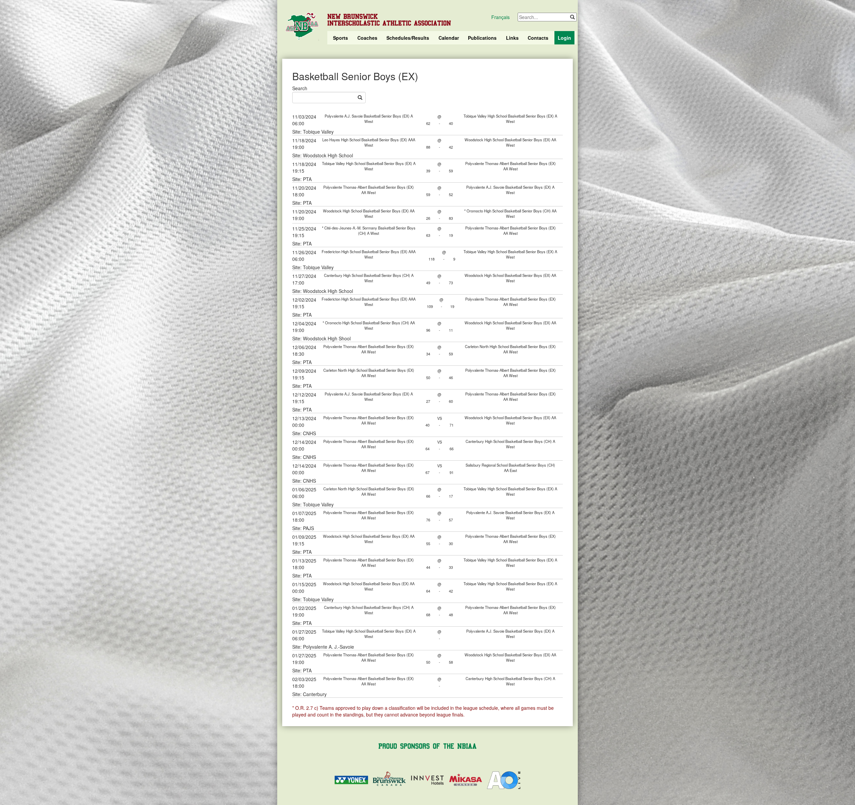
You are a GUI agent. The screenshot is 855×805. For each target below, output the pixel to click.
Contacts (538, 37)
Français (500, 17)
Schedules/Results (407, 37)
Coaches (367, 37)
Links (512, 37)
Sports (340, 37)
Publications (482, 37)
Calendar (449, 37)
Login (564, 37)
